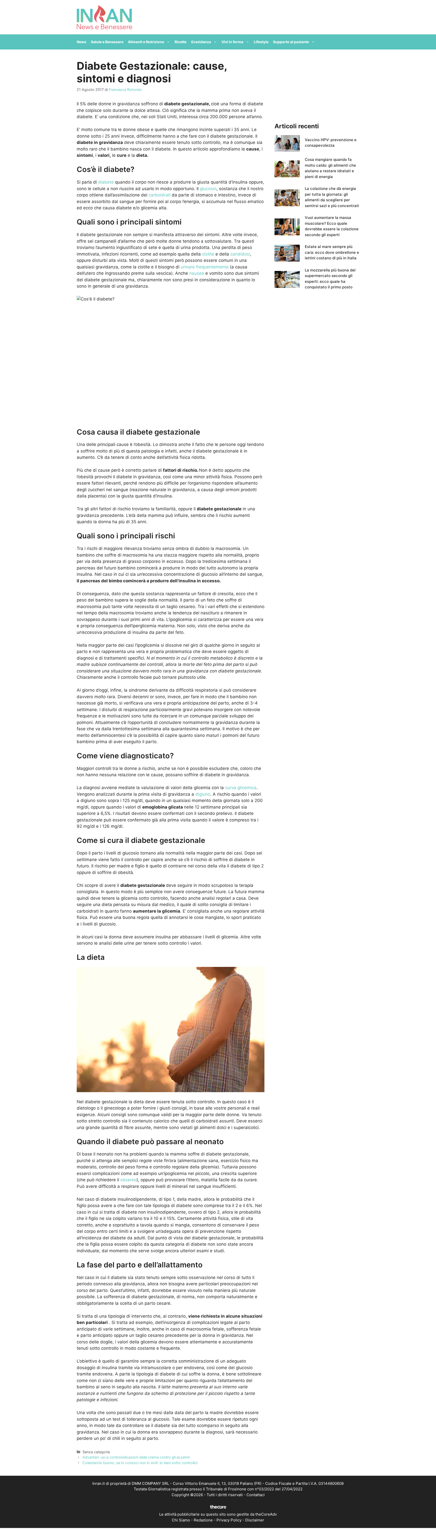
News (81, 42)
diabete (106, 182)
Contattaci (256, 1494)
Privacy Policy (228, 1520)
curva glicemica (240, 787)
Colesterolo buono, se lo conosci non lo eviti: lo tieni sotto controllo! (140, 1463)
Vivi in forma (232, 42)
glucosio (208, 188)
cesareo (128, 1179)
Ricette (180, 42)
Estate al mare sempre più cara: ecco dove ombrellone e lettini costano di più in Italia (332, 252)
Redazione (203, 1520)
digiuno (202, 794)
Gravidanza (201, 42)
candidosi (240, 254)
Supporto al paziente (291, 42)
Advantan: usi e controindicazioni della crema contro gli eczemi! (136, 1457)
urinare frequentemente (205, 266)
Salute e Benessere (107, 42)
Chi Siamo (181, 1520)
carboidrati (160, 194)
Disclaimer (254, 1520)
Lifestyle (261, 42)
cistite (208, 254)
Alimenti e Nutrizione (146, 42)
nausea (196, 273)
